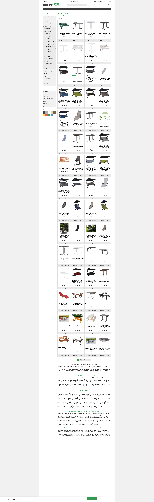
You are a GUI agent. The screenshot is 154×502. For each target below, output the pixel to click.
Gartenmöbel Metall (48, 44)
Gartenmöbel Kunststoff (49, 41)
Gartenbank (46, 33)
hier (84, 498)
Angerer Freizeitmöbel (47, 98)
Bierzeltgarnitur (47, 29)
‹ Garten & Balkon (61, 15)
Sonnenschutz (46, 80)
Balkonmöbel (47, 28)
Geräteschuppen (47, 71)
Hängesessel (47, 56)
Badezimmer (73, 9)
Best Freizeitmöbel (46, 105)
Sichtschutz (46, 78)
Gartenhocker (47, 35)
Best (44, 103)
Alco (44, 93)
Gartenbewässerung (48, 19)
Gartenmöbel (46, 26)
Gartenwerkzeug (47, 70)
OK (91, 498)
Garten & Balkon (81, 9)
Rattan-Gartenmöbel (48, 64)
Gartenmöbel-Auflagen (48, 46)
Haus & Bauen (61, 9)
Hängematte (46, 54)
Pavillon (45, 76)
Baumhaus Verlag (46, 99)
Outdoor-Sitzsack (47, 63)
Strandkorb (46, 66)
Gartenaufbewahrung (48, 16)
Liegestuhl (46, 59)
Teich (45, 83)
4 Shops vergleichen (78, 40)
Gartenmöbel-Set (47, 49)
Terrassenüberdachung (48, 85)
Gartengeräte (46, 21)
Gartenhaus (46, 24)
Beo (44, 101)
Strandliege (46, 68)
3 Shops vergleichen (105, 63)
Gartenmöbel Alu (47, 38)
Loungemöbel (47, 61)
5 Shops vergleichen (65, 40)
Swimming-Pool (47, 81)
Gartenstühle (47, 51)
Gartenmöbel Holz (48, 40)
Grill (44, 75)
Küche (67, 9)
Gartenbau (46, 18)
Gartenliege (46, 36)
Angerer (44, 96)
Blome (44, 106)
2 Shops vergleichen (65, 310)
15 (84, 359)
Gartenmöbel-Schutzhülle (49, 48)
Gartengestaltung (47, 23)
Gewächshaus (46, 73)
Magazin (108, 5)
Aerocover (45, 91)
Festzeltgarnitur (47, 31)
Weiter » (88, 359)
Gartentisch (46, 53)
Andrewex (45, 94)
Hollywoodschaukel (48, 58)
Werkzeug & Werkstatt (91, 9)
